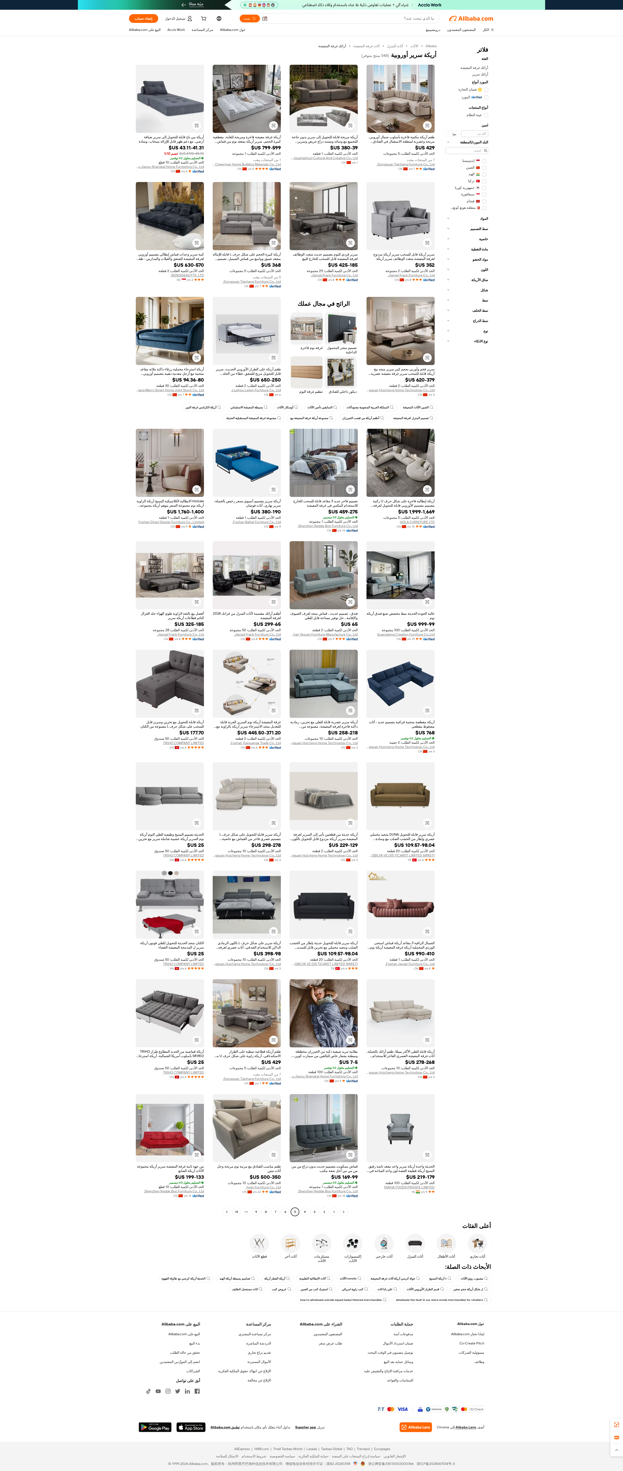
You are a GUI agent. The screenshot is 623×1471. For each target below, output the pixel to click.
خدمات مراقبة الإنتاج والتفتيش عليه (388, 1371)
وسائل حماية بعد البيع (398, 1362)
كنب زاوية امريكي (352, 1289)
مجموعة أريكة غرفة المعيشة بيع (309, 418)
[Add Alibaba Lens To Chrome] (416, 1427)
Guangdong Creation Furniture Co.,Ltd (406, 634)
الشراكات (193, 1371)
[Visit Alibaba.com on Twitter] (178, 1391)
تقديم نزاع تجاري (259, 1352)
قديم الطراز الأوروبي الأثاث (423, 1289)
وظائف (479, 1362)
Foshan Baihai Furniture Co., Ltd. (256, 522)
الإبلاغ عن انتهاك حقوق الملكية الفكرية (244, 1371)
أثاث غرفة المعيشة (366, 46)
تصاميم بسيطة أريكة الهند (235, 1278)
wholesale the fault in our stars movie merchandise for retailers (439, 1300)
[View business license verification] (355, 1463)
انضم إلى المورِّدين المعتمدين (180, 1362)
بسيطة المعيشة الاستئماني (246, 407)
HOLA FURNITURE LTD (417, 522)
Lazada (311, 1449)
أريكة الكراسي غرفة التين (200, 407)
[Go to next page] (226, 1211)
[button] (265, 18)
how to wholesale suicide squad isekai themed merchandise (341, 1300)
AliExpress (242, 1449)
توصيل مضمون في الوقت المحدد (390, 1352)
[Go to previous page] (343, 1211)
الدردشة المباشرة (258, 1343)
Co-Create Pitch (471, 1343)
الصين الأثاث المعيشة (416, 407)
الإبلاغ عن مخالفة (259, 1380)
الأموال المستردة (259, 1362)
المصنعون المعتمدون (327, 1334)
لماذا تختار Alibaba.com (467, 1334)
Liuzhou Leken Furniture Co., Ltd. (256, 390)
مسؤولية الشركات (471, 1352)
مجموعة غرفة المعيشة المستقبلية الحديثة (251, 418)
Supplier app (305, 1427)
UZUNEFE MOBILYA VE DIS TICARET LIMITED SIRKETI (400, 855)
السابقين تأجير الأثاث (319, 407)
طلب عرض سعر (330, 1343)
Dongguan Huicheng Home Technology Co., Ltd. (400, 390)
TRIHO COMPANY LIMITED (183, 743)
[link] (616, 1424)
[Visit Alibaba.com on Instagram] (168, 1391)
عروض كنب (279, 1289)
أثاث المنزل (395, 46)
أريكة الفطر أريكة (274, 1278)
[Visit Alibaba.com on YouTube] (158, 1391)
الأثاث (414, 46)
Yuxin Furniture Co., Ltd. (263, 1187)
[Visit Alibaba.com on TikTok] (148, 1391)
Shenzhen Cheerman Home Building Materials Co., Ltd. (247, 164)
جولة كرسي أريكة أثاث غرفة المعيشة (393, 1278)
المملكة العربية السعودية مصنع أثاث (368, 407)
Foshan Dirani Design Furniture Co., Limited (171, 522)
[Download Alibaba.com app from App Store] (191, 1427)
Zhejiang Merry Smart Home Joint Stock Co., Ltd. (170, 390)
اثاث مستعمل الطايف (245, 1289)
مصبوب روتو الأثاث (472, 1278)
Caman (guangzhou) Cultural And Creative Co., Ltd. (324, 158)
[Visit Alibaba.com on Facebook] (197, 1391)
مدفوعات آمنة (403, 1334)
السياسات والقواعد (400, 1380)
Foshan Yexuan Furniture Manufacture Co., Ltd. (324, 634)
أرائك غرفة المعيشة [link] (332, 46)
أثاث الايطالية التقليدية (312, 1278)
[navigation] (466, 629)
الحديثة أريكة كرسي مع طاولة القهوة (183, 1278)
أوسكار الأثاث (285, 407)
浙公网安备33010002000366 (391, 1464)
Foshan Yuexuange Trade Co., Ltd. (255, 743)
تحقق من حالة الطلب (185, 1352)
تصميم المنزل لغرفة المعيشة (411, 418)
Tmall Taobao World (287, 1449)
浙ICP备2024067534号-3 (436, 1464)
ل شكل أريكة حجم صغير (468, 1289)
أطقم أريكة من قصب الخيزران (360, 418)
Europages (382, 1449)
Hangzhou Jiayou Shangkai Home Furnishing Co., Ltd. (170, 167)
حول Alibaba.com (470, 1324)
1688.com (261, 1449)
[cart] (203, 19)
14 (236, 1212)
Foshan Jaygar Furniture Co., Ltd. (410, 964)
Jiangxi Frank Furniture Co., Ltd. (411, 275)
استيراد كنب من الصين (314, 1289)
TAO (349, 1449)
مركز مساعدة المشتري (254, 1334)
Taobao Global (331, 1449)
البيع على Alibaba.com (184, 1334)
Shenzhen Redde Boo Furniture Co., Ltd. (328, 526)
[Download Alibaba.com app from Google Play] (155, 1427)
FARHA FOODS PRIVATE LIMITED (409, 1187)
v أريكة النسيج (438, 1278)
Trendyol (363, 1449)
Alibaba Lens (466, 1427)
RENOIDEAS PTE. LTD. (187, 275)
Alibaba (431, 46)
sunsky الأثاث (348, 1278)
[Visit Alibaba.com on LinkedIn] (187, 1391)
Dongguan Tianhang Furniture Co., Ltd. (406, 164)
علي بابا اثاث (385, 1289)
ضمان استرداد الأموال (398, 1343)
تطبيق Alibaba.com (225, 1427)
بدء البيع (194, 1343)
